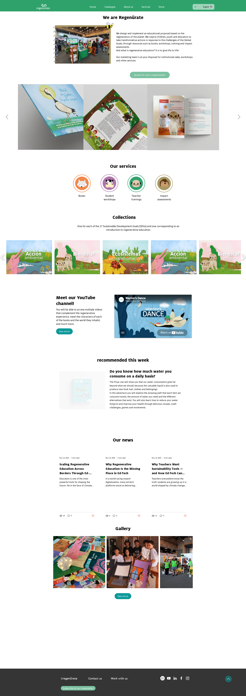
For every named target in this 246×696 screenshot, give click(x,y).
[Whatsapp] (162, 678)
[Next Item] (187, 562)
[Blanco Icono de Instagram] (187, 678)
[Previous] (7, 117)
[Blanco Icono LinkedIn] (175, 678)
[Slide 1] (120, 142)
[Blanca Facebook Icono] (181, 678)
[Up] (228, 679)
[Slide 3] (125, 142)
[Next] (239, 117)
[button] (126, 7)
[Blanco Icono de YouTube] (169, 678)
